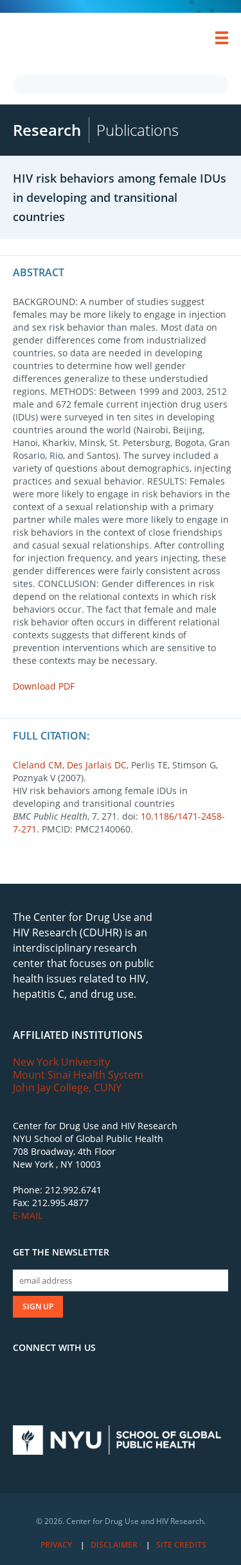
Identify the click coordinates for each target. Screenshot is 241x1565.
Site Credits (181, 1544)
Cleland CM (37, 765)
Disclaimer (114, 1544)
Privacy (56, 1544)
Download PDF (44, 686)
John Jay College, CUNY (67, 1088)
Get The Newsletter (61, 1252)
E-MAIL (27, 1215)
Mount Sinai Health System (78, 1075)
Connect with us (54, 1347)
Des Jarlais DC (97, 765)
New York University (61, 1062)
